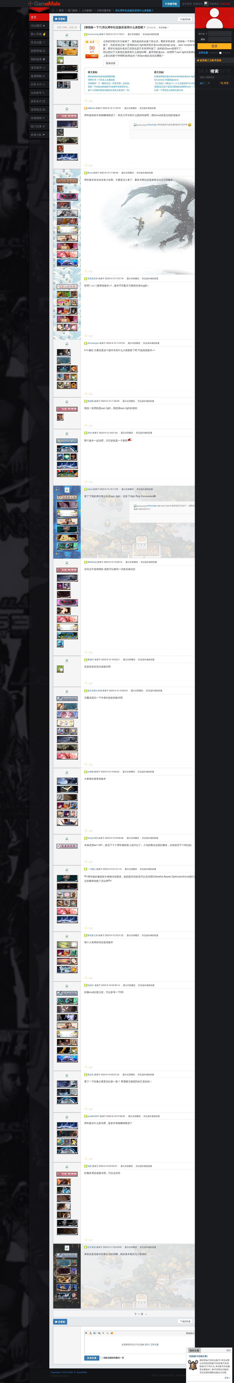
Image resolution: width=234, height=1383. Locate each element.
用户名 (202, 33)
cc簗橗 (91, 771)
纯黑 (90, 1165)
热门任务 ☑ (38, 126)
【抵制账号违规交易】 (198, 1356)
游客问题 (225, 3)
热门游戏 (72, 10)
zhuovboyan (93, 342)
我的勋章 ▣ (38, 59)
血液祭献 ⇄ (38, 76)
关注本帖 (163, 27)
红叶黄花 (92, 1247)
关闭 (228, 1350)
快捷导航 (172, 3)
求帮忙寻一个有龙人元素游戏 (101, 79)
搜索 (226, 83)
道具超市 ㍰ (37, 67)
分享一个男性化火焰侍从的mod (168, 89)
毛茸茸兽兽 (93, 278)
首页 (33, 17)
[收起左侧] (80, 27)
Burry (90, 172)
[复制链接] (151, 27)
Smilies (112, 1333)
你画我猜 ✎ (38, 118)
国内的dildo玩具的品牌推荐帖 (101, 76)
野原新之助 (93, 935)
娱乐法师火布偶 (95, 690)
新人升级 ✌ (38, 34)
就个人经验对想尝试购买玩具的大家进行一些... (109, 89)
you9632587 (93, 1116)
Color (90, 1333)
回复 (91, 100)
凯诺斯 (91, 400)
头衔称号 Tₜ (38, 93)
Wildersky (92, 561)
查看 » (227, 1378)
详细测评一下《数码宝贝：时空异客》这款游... (109, 83)
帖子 (202, 83)
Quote (103, 1333)
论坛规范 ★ (38, 25)
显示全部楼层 (134, 34)
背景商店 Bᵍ (38, 109)
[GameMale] (44, 3)
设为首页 (187, 3)
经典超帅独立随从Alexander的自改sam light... (175, 76)
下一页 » (141, 1314)
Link (99, 1333)
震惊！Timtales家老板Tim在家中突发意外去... (109, 86)
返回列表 (186, 19)
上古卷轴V (87, 10)
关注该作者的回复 (151, 34)
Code (107, 1333)
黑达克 (91, 1074)
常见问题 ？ (38, 42)
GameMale (53, 10)
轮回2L (91, 985)
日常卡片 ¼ (38, 84)
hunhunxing (93, 34)
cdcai (90, 489)
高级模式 (190, 1333)
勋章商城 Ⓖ (38, 51)
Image (94, 1333)
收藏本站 (198, 3)
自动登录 (226, 52)
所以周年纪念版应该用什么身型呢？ (134, 10)
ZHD (90, 432)
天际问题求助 (104, 10)
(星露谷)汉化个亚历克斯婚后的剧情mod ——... (175, 86)
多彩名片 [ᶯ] (38, 101)
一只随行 (92, 868)
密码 (203, 39)
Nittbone (91, 107)
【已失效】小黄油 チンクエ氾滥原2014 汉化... (175, 83)
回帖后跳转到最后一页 (113, 1358)
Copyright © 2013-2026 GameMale (68, 1372)
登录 (214, 46)
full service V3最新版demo (166, 79)
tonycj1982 (93, 837)
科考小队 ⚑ (38, 135)
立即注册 (203, 52)
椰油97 (91, 659)
